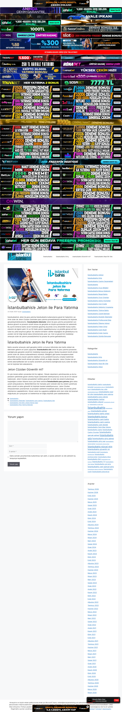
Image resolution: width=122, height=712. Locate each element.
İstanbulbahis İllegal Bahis (98, 294)
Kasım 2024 (92, 515)
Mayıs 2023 (92, 573)
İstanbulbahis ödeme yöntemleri (95, 469)
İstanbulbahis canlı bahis (98, 419)
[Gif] (61, 122)
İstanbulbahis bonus (97, 416)
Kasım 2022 (92, 592)
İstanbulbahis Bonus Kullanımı (99, 291)
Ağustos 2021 (93, 641)
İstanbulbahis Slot (49, 400)
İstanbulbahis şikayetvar (100, 472)
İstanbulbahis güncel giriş (100, 446)
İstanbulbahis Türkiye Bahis (98, 310)
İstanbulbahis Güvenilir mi (97, 360)
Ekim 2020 (92, 673)
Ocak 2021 (92, 664)
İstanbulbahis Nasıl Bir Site (103, 256)
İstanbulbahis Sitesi (95, 367)
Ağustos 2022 (93, 602)
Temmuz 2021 (93, 644)
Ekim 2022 (92, 596)
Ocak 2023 (92, 586)
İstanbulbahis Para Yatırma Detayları (21, 405)
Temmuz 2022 (93, 605)
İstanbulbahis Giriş (62, 256)
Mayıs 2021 (92, 651)
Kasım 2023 (92, 554)
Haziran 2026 (93, 492)
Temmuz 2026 (93, 489)
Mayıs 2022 (92, 612)
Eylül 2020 (92, 676)
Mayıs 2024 (92, 534)
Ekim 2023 (92, 557)
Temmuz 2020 (93, 683)
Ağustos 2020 (93, 680)
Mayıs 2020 (92, 689)
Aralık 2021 (92, 628)
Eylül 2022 (92, 599)
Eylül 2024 (92, 521)
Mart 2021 (92, 657)
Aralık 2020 (92, 667)
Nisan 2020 (92, 693)
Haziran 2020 (93, 686)
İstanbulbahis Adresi (95, 275)
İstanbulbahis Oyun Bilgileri (98, 288)
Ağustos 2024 (93, 525)
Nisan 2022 (92, 615)
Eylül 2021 (91, 638)
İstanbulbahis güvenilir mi (99, 449)
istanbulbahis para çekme (98, 397)
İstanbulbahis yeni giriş (103, 464)
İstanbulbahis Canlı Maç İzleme (99, 427)
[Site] (30, 89)
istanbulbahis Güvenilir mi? (81, 256)
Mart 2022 (92, 618)
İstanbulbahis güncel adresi (102, 444)
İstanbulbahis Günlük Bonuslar (99, 336)
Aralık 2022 (92, 589)
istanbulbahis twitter (96, 399)
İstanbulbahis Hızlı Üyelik (97, 304)
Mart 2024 (92, 541)
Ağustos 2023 (93, 563)
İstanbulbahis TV (98, 462)
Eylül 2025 (92, 496)
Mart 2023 (92, 580)
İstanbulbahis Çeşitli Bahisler (99, 314)
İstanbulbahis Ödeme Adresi (99, 323)
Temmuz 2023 (93, 567)
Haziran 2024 (93, 531)
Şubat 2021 (92, 660)
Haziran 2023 (93, 570)
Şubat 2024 (92, 544)
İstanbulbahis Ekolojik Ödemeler (100, 317)
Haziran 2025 (93, 499)
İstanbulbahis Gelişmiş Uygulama (100, 307)
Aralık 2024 (92, 512)
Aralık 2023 (92, 550)
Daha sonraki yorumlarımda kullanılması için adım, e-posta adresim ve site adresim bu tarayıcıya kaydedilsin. (43, 457)
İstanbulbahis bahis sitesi (98, 414)
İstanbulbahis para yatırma (34, 400)
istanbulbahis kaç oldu (99, 389)
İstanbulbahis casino (95, 430)
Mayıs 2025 (92, 502)
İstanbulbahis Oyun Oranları (98, 297)
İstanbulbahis (47, 256)
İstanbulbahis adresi (99, 411)
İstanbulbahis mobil (94, 452)
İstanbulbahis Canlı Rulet (97, 330)
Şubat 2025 (92, 505)
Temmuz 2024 (93, 528)
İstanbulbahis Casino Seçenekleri (100, 281)
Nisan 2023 (92, 576)
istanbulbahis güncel (99, 387)
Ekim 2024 (92, 518)
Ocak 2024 (92, 547)
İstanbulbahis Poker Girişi (97, 327)
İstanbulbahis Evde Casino (98, 333)
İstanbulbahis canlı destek (98, 425)
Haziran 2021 (93, 647)
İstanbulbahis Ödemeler (17, 400)
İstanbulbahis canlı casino (99, 422)
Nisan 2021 (92, 654)
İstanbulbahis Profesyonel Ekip (99, 320)
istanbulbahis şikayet (95, 402)
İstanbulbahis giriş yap (96, 441)
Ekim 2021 (92, 634)
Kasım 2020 (92, 670)
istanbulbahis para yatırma (103, 394)
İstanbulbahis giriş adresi (103, 438)
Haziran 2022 (93, 609)
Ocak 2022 (92, 625)
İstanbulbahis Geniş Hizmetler (99, 301)
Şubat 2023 (92, 583)
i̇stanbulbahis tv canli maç (96, 404)
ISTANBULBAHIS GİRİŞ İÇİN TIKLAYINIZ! (61, 52)
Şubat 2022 (92, 622)
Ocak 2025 (92, 509)
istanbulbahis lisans (93, 392)
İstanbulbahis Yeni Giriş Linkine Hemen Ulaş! (24, 403)
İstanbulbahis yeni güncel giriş (101, 467)
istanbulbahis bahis (95, 384)
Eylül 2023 (92, 560)
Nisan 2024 (92, 538)
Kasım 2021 (92, 631)
